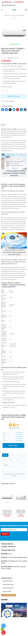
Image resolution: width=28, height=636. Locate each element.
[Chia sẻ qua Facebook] (2, 109)
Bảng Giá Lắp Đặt (7, 591)
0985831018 (8, 2)
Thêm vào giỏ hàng (13, 96)
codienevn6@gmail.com (10, 5)
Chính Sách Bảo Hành (8, 588)
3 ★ (4, 460)
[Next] (27, 502)
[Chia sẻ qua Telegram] (13, 109)
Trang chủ (7, 15)
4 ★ (18, 455)
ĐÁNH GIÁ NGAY (13, 445)
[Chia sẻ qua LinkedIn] (21, 109)
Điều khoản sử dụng (8, 581)
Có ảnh (5, 465)
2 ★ (11, 460)
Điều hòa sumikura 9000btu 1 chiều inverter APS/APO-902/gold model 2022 (7, 512)
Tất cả (5, 455)
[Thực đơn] (2, 10)
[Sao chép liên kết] (25, 109)
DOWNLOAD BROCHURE (9, 595)
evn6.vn (8, 554)
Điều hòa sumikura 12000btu (9, 129)
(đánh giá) (10, 58)
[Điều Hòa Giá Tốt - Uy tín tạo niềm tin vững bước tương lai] (14, 10)
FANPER (4, 600)
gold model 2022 (10, 287)
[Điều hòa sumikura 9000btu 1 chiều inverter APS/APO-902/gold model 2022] (7, 497)
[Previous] (1, 502)
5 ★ (12, 455)
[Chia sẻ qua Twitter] (10, 109)
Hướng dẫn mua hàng (8, 584)
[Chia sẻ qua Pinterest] (17, 109)
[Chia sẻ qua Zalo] (6, 109)
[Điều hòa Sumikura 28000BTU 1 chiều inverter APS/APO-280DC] (21, 497)
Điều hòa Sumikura (18, 15)
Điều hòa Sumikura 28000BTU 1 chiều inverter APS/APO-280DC (20, 512)
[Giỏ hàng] (26, 10)
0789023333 (19, 2)
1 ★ (17, 460)
